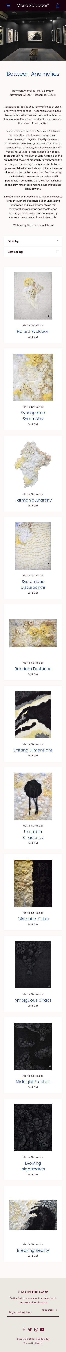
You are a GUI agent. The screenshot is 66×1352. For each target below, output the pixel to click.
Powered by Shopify (33, 1343)
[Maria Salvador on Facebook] (24, 1329)
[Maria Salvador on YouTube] (42, 1329)
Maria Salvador (42, 1339)
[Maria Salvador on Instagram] (36, 1329)
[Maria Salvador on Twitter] (30, 1329)
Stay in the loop (33, 1292)
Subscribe (48, 1310)
